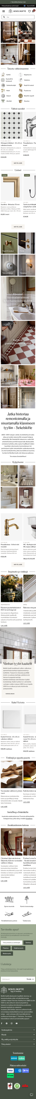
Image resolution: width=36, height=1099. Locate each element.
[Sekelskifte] (18, 990)
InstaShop (29, 818)
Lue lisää (4, 625)
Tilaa (29, 979)
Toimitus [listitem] (28, 942)
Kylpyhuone (18, 462)
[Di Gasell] (10, 1086)
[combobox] (19, 17)
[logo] (17, 11)
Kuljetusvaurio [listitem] (18, 948)
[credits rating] (25, 1086)
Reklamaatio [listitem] (7, 953)
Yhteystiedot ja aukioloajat (10, 6)
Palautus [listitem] (6, 948)
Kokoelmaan (10, 693)
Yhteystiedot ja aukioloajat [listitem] (11, 942)
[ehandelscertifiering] (17, 1086)
